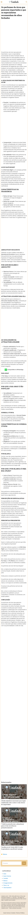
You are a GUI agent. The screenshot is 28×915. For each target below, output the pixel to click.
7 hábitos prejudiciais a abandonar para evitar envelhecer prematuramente (12, 826)
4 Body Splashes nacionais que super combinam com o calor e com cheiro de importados (13, 802)
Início (4, 873)
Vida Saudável (7, 887)
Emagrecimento (7, 883)
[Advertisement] (14, 35)
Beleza (5, 854)
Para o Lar (6, 885)
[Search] (24, 863)
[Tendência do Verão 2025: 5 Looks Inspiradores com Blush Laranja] (14, 838)
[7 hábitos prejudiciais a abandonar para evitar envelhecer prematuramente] (14, 815)
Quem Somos (7, 876)
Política (22, 913)
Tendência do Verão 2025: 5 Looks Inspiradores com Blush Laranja (12, 848)
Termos (18, 913)
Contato (5, 878)
